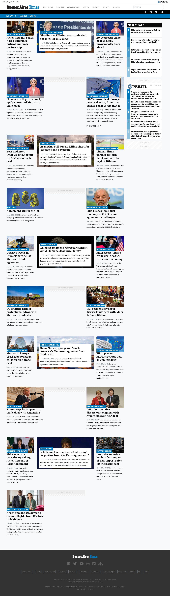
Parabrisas (95, 571)
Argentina (48, 7)
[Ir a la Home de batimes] (85, 556)
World (86, 7)
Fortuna (72, 571)
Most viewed (136, 25)
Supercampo (109, 571)
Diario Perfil (27, 571)
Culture (96, 7)
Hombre (83, 571)
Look (132, 571)
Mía (146, 571)
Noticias (62, 571)
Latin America (73, 7)
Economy (60, 7)
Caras (38, 571)
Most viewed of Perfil (144, 87)
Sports (106, 7)
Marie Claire (49, 571)
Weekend (122, 571)
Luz (139, 571)
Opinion (116, 7)
